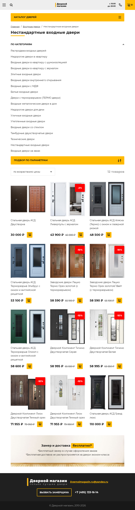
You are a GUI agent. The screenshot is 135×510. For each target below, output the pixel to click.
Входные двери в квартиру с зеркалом (34, 68)
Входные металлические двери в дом (34, 103)
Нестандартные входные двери (30, 145)
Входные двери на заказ (25, 150)
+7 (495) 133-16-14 (86, 492)
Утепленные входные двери (28, 121)
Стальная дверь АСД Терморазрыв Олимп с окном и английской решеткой (24, 353)
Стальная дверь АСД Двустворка (23, 222)
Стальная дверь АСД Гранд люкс (106, 415)
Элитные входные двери (26, 74)
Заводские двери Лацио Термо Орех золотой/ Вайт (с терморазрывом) (106, 286)
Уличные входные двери (26, 115)
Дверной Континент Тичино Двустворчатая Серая (67, 349)
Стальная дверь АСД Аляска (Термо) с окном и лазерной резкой (107, 224)
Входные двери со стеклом (27, 127)
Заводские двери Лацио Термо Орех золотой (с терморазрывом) (65, 286)
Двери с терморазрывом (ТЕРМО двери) (36, 97)
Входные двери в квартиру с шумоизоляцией (39, 62)
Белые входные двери (24, 91)
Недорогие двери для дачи (27, 109)
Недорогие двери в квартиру (29, 56)
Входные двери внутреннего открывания (36, 80)
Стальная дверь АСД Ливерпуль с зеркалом (64, 222)
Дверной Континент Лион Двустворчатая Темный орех (28, 415)
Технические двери (23, 139)
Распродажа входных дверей (28, 50)
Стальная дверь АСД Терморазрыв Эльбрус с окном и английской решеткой (25, 288)
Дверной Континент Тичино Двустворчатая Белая (107, 349)
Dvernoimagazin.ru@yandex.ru (89, 481)
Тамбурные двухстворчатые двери (32, 133)
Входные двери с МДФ (24, 86)
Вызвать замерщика (54, 492)
